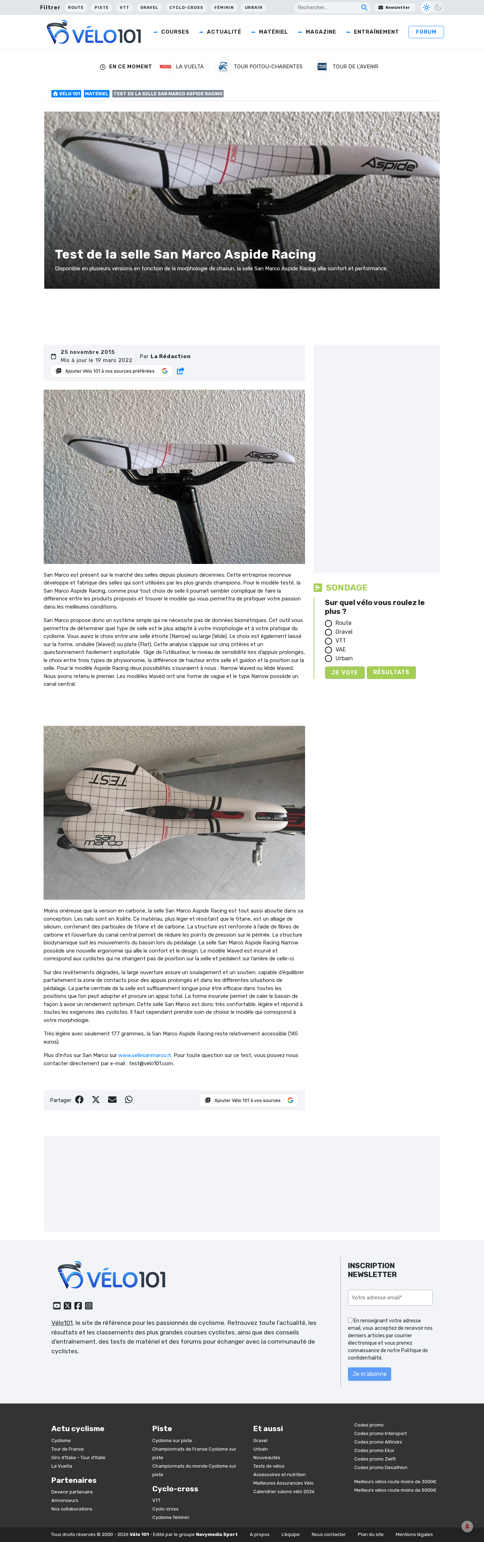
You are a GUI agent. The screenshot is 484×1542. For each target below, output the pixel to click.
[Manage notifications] (467, 1526)
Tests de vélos (269, 1466)
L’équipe (291, 1534)
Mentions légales (414, 1534)
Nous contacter (329, 1534)
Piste (102, 7)
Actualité (224, 32)
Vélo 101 (69, 93)
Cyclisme (61, 1440)
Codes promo (369, 1425)
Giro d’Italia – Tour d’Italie (78, 1457)
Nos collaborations (71, 1509)
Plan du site (371, 1534)
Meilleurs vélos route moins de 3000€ (395, 1481)
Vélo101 (62, 1322)
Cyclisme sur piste (172, 1440)
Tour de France (67, 1449)
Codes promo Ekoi (374, 1450)
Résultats (391, 672)
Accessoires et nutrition (279, 1474)
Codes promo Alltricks (378, 1442)
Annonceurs (64, 1500)
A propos (260, 1534)
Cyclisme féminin (170, 1517)
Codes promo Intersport (380, 1433)
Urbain (254, 7)
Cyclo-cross (186, 7)
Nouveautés (266, 1457)
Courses (175, 32)
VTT (124, 7)
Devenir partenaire (72, 1492)
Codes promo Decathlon (380, 1467)
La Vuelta (61, 1466)
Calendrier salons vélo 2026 (284, 1491)
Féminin (224, 7)
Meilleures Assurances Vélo (283, 1483)
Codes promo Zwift (375, 1459)
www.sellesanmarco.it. (145, 1055)
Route (76, 7)
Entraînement (376, 32)
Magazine (321, 32)
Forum (426, 32)
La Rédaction (171, 356)
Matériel (273, 32)
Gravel (149, 7)
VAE (341, 649)
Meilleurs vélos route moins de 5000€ (395, 1490)
